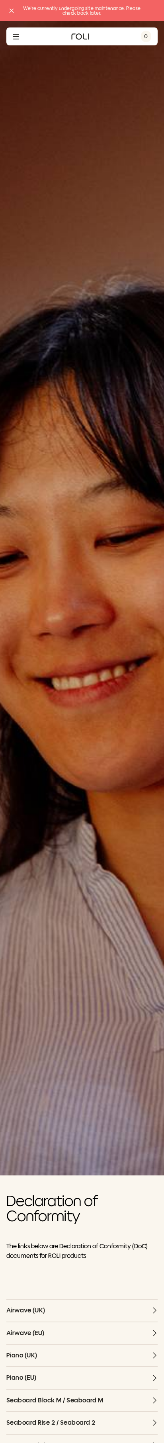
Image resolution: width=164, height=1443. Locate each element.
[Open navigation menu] (16, 36)
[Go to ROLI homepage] (80, 36)
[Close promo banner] (11, 11)
